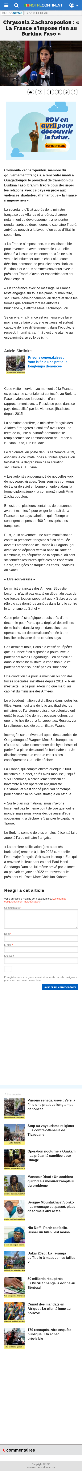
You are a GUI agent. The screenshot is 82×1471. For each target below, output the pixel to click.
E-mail (8, 944)
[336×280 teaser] (41, 159)
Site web (9, 956)
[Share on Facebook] (50, 92)
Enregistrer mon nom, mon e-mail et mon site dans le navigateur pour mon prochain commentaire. (40, 979)
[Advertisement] (41, 1039)
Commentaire (12, 907)
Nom (7, 933)
